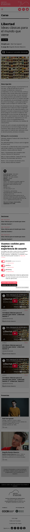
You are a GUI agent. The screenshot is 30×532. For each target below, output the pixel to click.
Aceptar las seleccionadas (9, 285)
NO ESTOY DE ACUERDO (22, 287)
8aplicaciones (10, 271)
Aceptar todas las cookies (9, 282)
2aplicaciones (10, 263)
